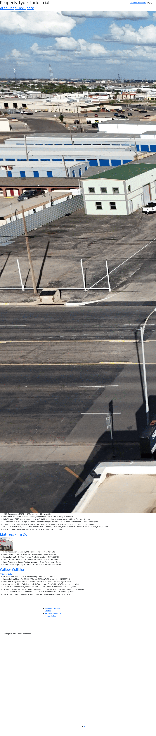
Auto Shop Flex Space (17, 8)
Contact (48, 611)
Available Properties (138, 2)
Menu (149, 3)
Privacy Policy (50, 616)
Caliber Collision (12, 569)
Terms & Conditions (53, 613)
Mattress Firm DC (13, 534)
